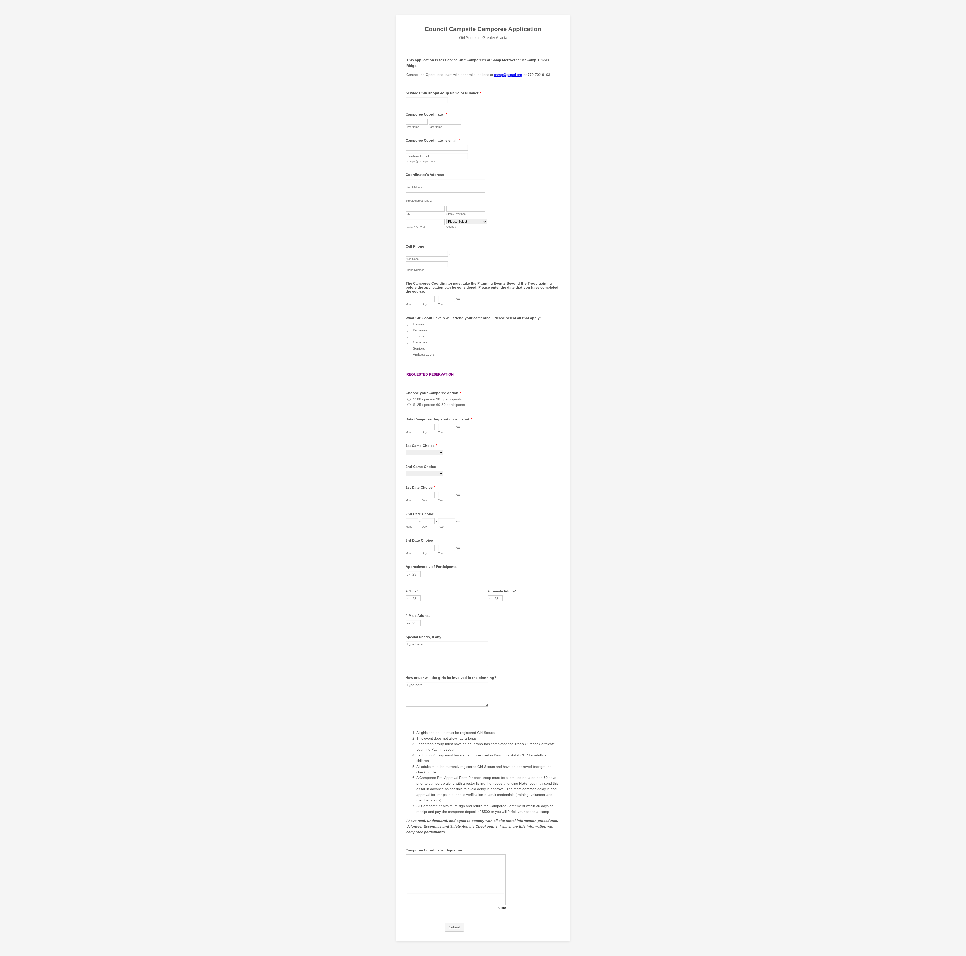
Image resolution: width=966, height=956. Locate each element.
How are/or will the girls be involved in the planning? (451, 678)
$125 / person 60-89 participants (439, 405)
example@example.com (420, 161)
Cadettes (420, 342)
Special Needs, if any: (424, 637)
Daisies (418, 324)
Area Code (412, 258)
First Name (412, 126)
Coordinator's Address (425, 175)
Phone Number (415, 269)
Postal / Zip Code (416, 227)
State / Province (456, 213)
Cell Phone (415, 246)
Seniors (419, 348)
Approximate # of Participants (431, 567)
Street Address (415, 187)
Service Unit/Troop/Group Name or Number (443, 93)
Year (441, 304)
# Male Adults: (418, 616)
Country (451, 226)
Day (424, 304)
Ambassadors (424, 354)
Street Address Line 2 (419, 200)
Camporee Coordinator (426, 114)
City (408, 213)
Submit (454, 927)
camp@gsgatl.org (508, 75)
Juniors (418, 336)
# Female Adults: (502, 591)
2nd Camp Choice (421, 467)
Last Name (435, 126)
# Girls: (412, 591)
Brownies (420, 330)
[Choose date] (458, 299)
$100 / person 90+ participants (437, 399)
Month (409, 304)
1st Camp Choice (421, 446)
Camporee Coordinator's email (433, 140)
